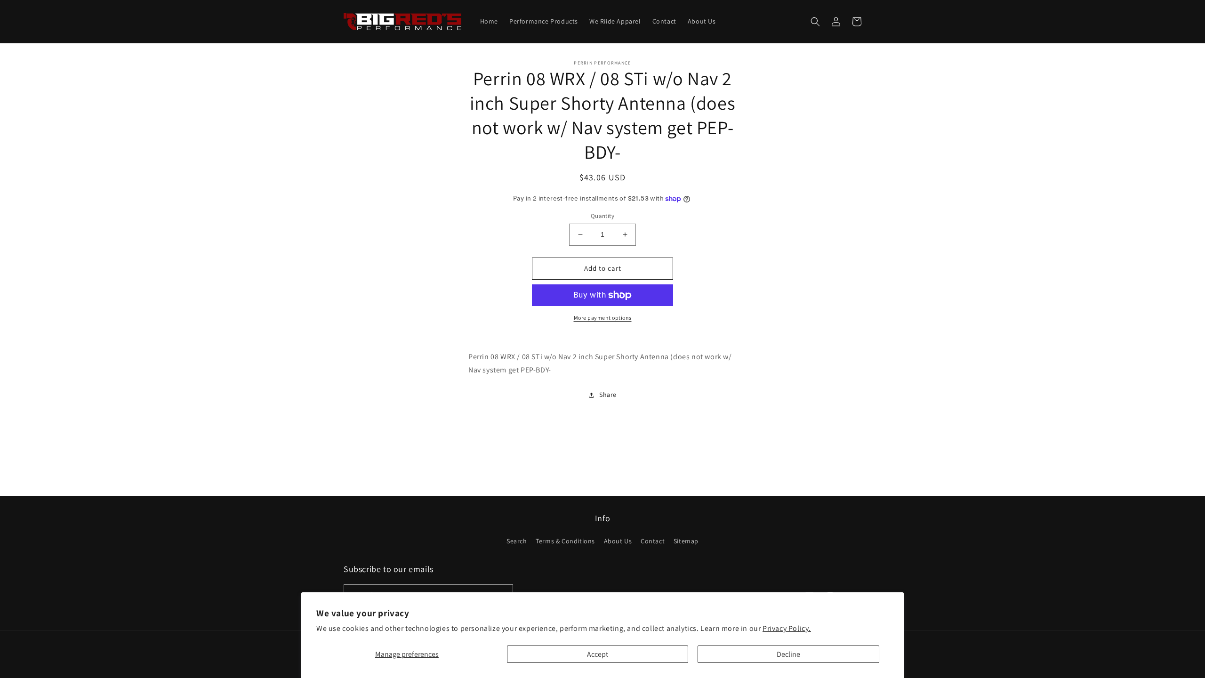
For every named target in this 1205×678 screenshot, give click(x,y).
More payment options (603, 317)
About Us (618, 541)
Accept (597, 654)
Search (516, 541)
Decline (788, 654)
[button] (815, 21)
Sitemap (686, 541)
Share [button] (608, 394)
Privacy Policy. (787, 628)
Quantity (602, 216)
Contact (653, 541)
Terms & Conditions (565, 541)
